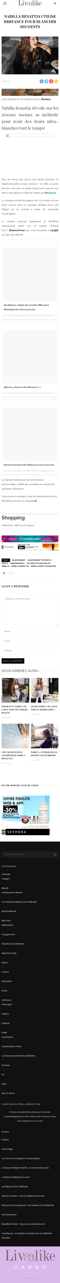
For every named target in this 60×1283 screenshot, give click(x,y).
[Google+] (30, 1267)
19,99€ (54, 230)
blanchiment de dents (39, 560)
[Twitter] (23, 1267)
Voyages (6, 878)
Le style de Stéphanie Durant (16, 1177)
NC (3, 1074)
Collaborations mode (11, 1046)
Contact (5, 1139)
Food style (7, 1004)
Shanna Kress (17, 230)
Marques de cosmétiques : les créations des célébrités (28, 1205)
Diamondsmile (17, 563)
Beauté (5, 888)
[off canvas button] (5, 3)
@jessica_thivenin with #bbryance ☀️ (22, 387)
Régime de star (9, 953)
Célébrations (7, 925)
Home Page (7, 1149)
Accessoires (7, 1037)
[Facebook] (16, 1267)
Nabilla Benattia (20, 566)
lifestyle (5, 1023)
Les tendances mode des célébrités (18, 1056)
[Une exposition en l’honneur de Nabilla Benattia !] (15, 735)
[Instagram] (44, 1267)
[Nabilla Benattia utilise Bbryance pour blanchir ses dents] (30, 55)
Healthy (5, 1014)
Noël (4, 1084)
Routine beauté (9, 911)
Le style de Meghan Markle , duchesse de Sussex (25, 1168)
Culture (5, 972)
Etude (4, 990)
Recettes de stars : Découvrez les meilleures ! (23, 1224)
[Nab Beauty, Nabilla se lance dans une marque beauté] (15, 689)
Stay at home (8, 1093)
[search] (55, 3)
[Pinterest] (37, 1267)
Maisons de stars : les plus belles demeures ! (23, 1196)
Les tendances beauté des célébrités (19, 902)
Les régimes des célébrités (15, 1186)
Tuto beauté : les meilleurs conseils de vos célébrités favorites (27, 1235)
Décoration (7, 981)
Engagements (8, 934)
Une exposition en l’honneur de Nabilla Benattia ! (13, 755)
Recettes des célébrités (13, 944)
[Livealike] (30, 1255)
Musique (6, 1065)
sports (5, 962)
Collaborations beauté (12, 892)
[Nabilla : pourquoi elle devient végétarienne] (45, 735)
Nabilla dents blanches (43, 566)
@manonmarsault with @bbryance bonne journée (29, 465)
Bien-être (6, 920)
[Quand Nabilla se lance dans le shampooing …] (45, 689)
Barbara (6, 81)
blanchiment (19, 560)
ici (35, 500)
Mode (4, 1032)
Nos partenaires (9, 1214)
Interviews (6, 1000)
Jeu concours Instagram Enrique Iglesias (21, 1158)
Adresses (6, 874)
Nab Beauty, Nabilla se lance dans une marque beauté (15, 709)
